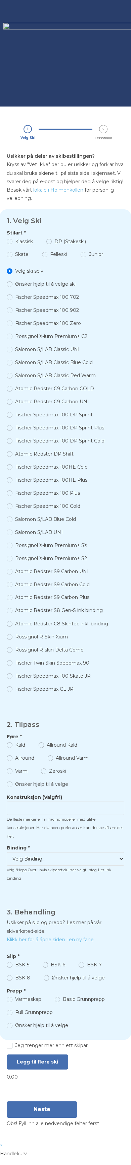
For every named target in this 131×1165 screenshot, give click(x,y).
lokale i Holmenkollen (58, 190)
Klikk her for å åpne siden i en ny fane (50, 940)
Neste (42, 1109)
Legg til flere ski (37, 1062)
